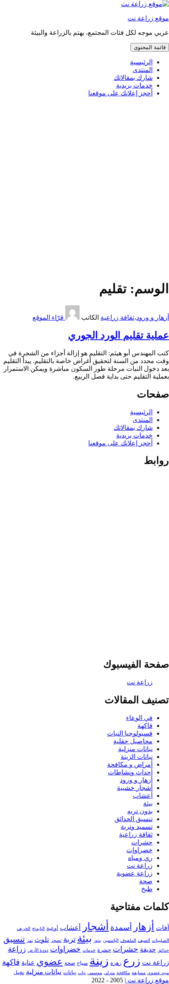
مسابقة (139, 972)
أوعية (52, 928)
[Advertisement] (84, 188)
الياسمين (111, 940)
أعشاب (143, 795)
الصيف (144, 940)
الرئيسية (141, 62)
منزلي (109, 972)
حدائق (163, 950)
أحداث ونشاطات (130, 772)
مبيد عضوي (158, 972)
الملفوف (128, 940)
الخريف (23, 928)
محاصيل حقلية (133, 741)
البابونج (38, 928)
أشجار (95, 926)
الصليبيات (160, 940)
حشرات (142, 842)
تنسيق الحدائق (133, 818)
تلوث (41, 939)
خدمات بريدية (134, 85)
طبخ (147, 888)
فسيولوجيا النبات (130, 733)
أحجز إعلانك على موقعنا (120, 93)
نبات (82, 972)
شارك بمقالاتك (133, 77)
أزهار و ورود (152, 317)
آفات (162, 927)
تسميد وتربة (137, 826)
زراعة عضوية (134, 873)
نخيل (19, 972)
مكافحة (123, 972)
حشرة (104, 950)
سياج (82, 963)
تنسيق (14, 938)
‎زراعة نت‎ (140, 682)
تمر (30, 940)
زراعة (17, 949)
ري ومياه (140, 857)
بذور (97, 940)
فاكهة (145, 725)
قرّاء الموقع (48, 317)
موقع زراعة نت (148, 18)
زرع (131, 961)
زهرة (115, 963)
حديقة (148, 949)
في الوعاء (139, 717)
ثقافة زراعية (117, 317)
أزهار (143, 926)
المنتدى (142, 69)
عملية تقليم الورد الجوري (118, 335)
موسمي (94, 972)
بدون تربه (140, 811)
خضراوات (139, 849)
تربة (69, 939)
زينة (99, 960)
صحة (146, 881)
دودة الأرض (37, 950)
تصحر (56, 940)
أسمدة (121, 927)
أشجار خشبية (135, 787)
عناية (28, 962)
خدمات (89, 950)
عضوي (50, 962)
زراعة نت (140, 865)
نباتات (69, 972)
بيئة (148, 803)
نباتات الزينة (137, 756)
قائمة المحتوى (150, 47)
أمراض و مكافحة (130, 764)
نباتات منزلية (135, 748)
